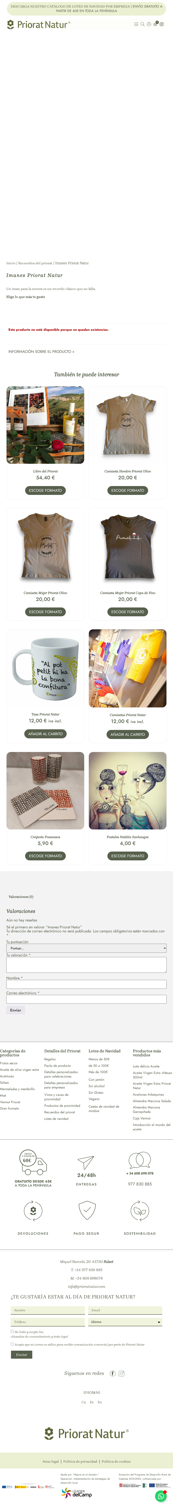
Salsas (4, 1082)
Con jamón (96, 1079)
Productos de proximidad (62, 1105)
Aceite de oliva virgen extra (19, 1069)
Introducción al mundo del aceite (151, 1127)
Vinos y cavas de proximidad (56, 1097)
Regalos (49, 1059)
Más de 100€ (98, 1072)
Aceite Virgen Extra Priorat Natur (152, 1085)
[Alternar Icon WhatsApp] (161, 1496)
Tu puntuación (17, 942)
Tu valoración (18, 955)
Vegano (94, 1098)
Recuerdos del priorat (35, 263)
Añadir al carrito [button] (45, 734)
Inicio (10, 263)
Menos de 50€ (99, 1059)
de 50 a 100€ (99, 1065)
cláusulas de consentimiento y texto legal (39, 1336)
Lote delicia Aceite (146, 1066)
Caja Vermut (141, 1118)
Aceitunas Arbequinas (148, 1094)
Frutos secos (8, 1063)
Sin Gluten (96, 1092)
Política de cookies (116, 1461)
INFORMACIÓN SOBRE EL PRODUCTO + (41, 351)
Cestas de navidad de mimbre (104, 1108)
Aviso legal (50, 1461)
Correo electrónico (23, 993)
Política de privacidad (80, 1461)
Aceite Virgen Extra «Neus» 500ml (152, 1075)
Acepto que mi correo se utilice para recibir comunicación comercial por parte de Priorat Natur (80, 1344)
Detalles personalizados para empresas (61, 1085)
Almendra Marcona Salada (152, 1101)
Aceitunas (7, 1076)
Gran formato (9, 1108)
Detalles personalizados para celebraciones (61, 1074)
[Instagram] (121, 1373)
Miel (3, 1095)
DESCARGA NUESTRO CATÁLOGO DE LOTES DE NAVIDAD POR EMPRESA (70, 6)
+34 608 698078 (89, 1278)
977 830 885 (140, 1184)
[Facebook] (112, 1373)
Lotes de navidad (56, 1118)
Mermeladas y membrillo (17, 1089)
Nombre (14, 978)
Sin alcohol (97, 1086)
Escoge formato (45, 490)
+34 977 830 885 (88, 1270)
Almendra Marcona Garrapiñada (146, 1109)
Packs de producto (57, 1065)
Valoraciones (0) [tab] (21, 897)
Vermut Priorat (10, 1102)
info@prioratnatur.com (86, 1286)
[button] (41, 351)
